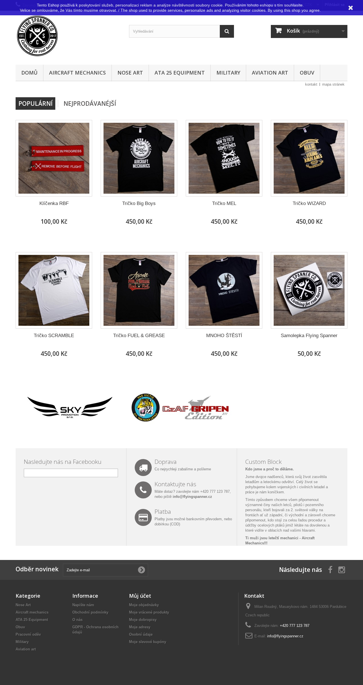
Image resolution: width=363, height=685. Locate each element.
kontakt (311, 84)
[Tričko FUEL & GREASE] (139, 290)
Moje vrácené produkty (149, 612)
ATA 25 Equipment (180, 72)
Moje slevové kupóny (147, 642)
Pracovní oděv (28, 634)
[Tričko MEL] (224, 158)
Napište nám (83, 605)
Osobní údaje (141, 634)
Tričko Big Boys (139, 203)
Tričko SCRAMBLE (54, 335)
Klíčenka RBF (54, 203)
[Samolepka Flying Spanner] (309, 290)
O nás (77, 620)
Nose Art (130, 72)
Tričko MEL (224, 203)
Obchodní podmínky (90, 612)
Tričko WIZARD (309, 203)
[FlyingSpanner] (68, 36)
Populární (35, 103)
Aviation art (270, 72)
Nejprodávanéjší (90, 103)
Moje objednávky (144, 605)
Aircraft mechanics (77, 72)
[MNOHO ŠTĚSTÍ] (224, 290)
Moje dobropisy (143, 620)
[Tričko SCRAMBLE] (53, 290)
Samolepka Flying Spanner (309, 335)
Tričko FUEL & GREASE (139, 335)
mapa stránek (333, 84)
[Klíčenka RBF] (53, 158)
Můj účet (140, 595)
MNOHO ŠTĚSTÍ (224, 335)
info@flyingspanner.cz (192, 496)
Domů (29, 72)
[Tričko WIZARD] (309, 158)
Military (228, 72)
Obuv (307, 72)
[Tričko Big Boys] (139, 158)
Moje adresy (139, 627)
